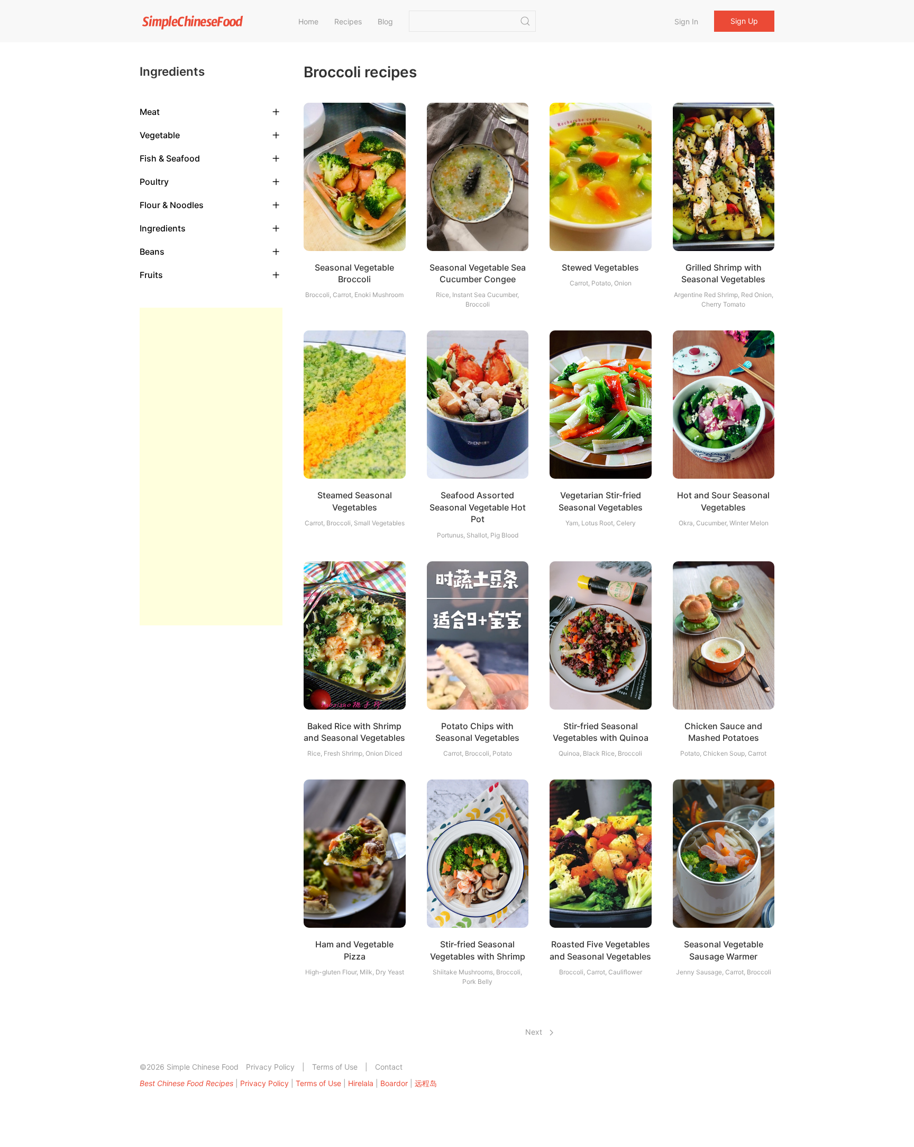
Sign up (744, 20)
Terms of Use (335, 1066)
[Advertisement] (211, 466)
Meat (150, 111)
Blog (385, 21)
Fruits (151, 275)
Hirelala (360, 1083)
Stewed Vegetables (600, 267)
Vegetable (160, 135)
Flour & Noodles (172, 205)
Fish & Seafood (170, 158)
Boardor (394, 1083)
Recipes (348, 21)
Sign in (686, 21)
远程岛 (426, 1083)
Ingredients (163, 228)
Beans (152, 251)
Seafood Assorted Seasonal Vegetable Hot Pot (477, 507)
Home (308, 21)
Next (534, 1031)
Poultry (154, 181)
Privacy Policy (270, 1066)
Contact (389, 1066)
